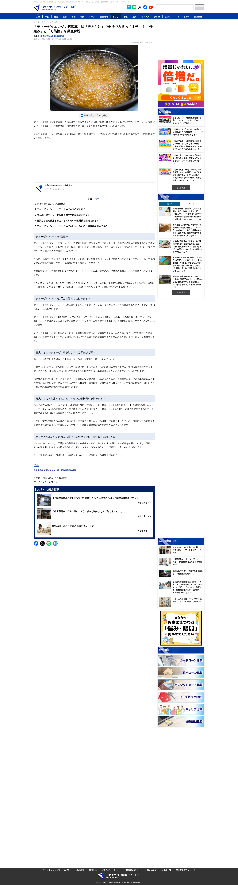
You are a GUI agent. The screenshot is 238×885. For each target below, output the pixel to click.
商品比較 (198, 16)
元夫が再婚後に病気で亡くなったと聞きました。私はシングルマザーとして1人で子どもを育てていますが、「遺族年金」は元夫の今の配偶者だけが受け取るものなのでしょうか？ (187, 214)
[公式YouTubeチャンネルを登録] (150, 7)
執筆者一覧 (166, 870)
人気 (38, 16)
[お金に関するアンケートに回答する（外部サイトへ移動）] (181, 628)
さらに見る (181, 187)
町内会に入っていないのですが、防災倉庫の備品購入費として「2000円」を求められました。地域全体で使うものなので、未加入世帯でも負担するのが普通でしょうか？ (187, 230)
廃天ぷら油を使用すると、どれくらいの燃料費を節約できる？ (67, 220)
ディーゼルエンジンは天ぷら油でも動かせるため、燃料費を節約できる (71, 226)
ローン (92, 16)
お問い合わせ (151, 870)
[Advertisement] (94, 161)
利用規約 (93, 870)
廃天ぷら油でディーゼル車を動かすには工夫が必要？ (62, 215)
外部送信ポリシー (133, 870)
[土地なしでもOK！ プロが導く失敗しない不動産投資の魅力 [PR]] (181, 576)
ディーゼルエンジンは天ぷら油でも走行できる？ (60, 209)
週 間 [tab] (169, 204)
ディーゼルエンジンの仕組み (50, 204)
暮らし (116, 16)
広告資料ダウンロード (185, 870)
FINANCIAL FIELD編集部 (52, 36)
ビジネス (169, 16)
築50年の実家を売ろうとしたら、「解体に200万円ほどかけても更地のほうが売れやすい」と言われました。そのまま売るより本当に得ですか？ (187, 282)
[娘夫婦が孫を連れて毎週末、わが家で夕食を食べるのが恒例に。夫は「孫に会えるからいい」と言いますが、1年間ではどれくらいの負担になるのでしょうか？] (165, 244)
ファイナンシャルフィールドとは (57, 870)
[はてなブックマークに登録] (55, 543)
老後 (126, 16)
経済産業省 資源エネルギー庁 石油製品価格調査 (55, 470)
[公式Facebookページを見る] (145, 7)
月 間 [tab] (191, 204)
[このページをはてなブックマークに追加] (129, 7)
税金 (65, 16)
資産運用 (104, 16)
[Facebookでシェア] (36, 543)
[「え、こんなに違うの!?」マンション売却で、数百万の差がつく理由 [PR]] (181, 606)
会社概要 (80, 870)
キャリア (145, 16)
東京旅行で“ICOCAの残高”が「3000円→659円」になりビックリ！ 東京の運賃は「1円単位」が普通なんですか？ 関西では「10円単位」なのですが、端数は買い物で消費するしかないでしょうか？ (188, 264)
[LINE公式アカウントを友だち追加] (134, 7)
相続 (56, 16)
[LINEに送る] (48, 543)
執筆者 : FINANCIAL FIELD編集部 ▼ (58, 185)
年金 (73, 16)
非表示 (96, 199)
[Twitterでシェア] (42, 543)
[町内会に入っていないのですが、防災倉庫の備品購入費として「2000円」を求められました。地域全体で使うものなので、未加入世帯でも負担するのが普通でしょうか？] (165, 228)
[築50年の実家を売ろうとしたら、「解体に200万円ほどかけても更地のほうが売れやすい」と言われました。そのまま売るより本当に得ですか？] (165, 279)
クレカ (157, 16)
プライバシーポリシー (111, 870)
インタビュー (183, 16)
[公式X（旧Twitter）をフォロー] (139, 7)
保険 (82, 16)
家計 (134, 16)
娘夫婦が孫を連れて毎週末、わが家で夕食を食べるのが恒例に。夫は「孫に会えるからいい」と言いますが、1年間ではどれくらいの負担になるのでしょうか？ (187, 246)
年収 (47, 16)
